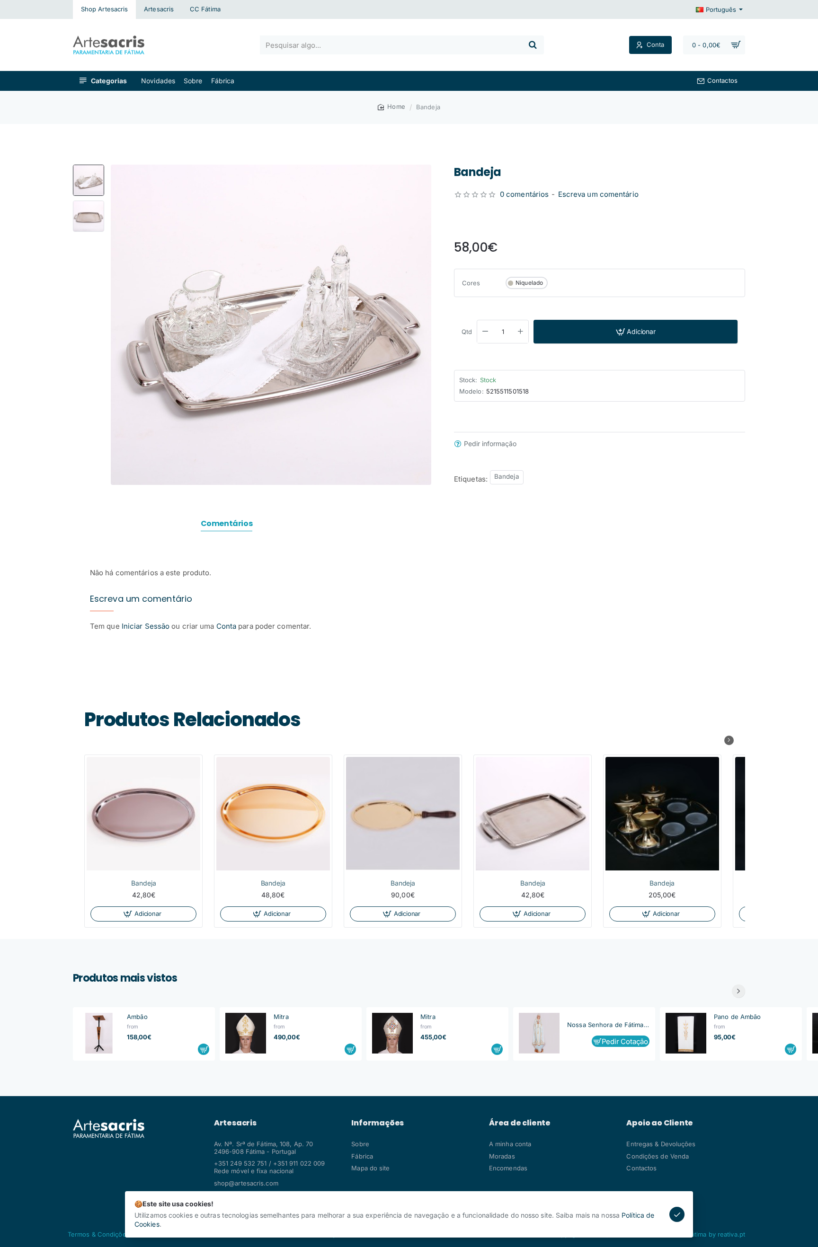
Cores (471, 283)
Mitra (281, 1016)
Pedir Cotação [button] (625, 1041)
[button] (88, 168)
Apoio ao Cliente (659, 1123)
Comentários (227, 524)
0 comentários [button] (524, 194)
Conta (226, 626)
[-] (485, 332)
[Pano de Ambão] (686, 1033)
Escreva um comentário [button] (598, 194)
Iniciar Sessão (147, 626)
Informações (377, 1123)
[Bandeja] (143, 813)
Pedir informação (490, 444)
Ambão (137, 1016)
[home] (391, 107)
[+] (521, 332)
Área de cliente (520, 1123)
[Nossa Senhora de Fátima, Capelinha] (539, 1033)
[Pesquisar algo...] (532, 44)
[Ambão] (99, 1033)
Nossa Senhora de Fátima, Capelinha (608, 1024)
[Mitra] (246, 1033)
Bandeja (506, 477)
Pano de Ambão (737, 1016)
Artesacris (235, 1123)
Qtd (467, 332)
